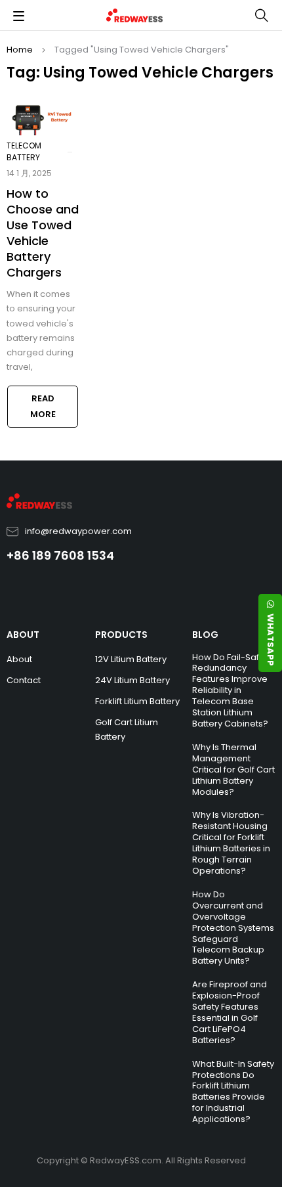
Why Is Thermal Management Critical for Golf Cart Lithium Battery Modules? (233, 769)
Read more (43, 406)
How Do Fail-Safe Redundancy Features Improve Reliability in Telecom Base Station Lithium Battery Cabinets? (230, 690)
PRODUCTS (121, 634)
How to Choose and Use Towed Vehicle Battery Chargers (43, 232)
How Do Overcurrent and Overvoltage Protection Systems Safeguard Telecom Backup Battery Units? (233, 927)
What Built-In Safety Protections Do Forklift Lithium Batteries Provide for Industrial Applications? (233, 1092)
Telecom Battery (24, 151)
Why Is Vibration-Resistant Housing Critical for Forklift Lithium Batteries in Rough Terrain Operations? (231, 843)
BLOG (205, 634)
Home (20, 49)
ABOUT (23, 634)
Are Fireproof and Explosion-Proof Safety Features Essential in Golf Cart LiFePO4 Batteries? (229, 1012)
